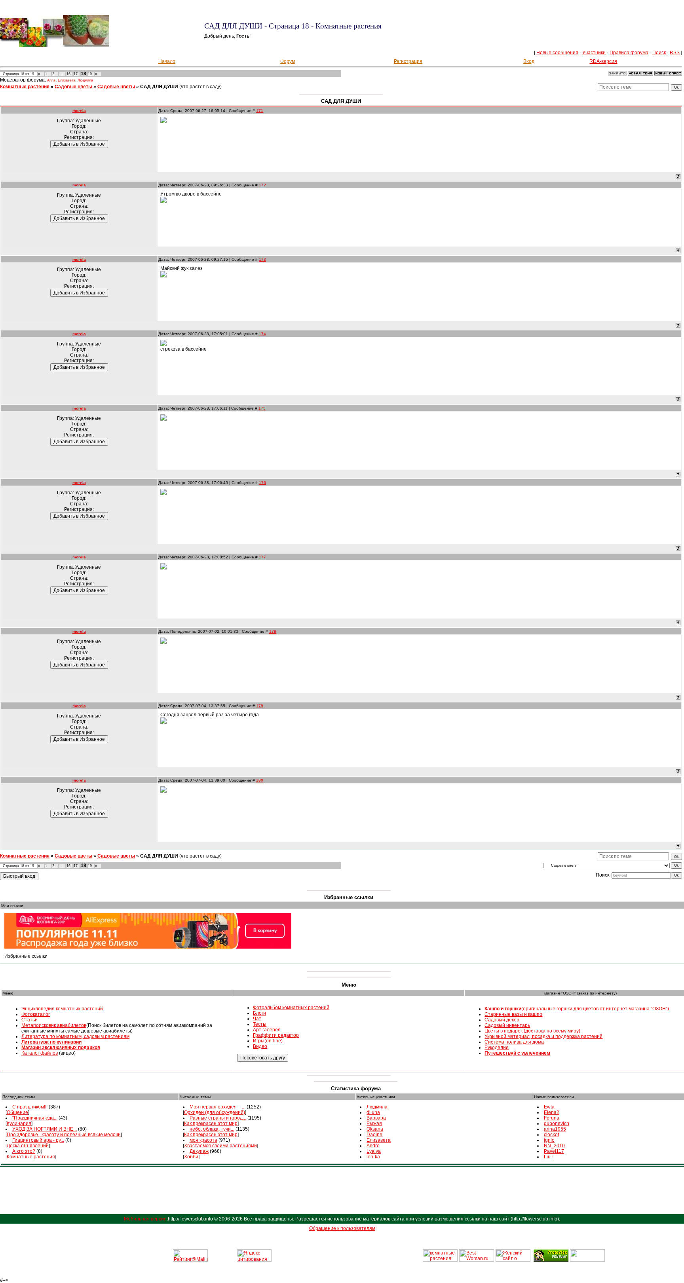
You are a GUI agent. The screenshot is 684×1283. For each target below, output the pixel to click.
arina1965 (555, 1129)
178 (272, 631)
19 (90, 74)
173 (262, 259)
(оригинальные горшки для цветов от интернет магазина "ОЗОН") (576, 1009)
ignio (549, 1140)
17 (76, 74)
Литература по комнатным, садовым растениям (75, 1036)
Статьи (29, 1020)
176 (262, 482)
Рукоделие (496, 1047)
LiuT (548, 1157)
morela (79, 110)
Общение (17, 1112)
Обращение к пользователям (342, 1228)
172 (262, 185)
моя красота (203, 1140)
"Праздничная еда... (34, 1118)
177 (262, 557)
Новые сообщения (557, 52)
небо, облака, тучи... (212, 1129)
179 (259, 706)
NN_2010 (554, 1145)
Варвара (376, 1118)
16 (68, 74)
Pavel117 (554, 1151)
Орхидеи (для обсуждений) (214, 1112)
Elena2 (551, 1112)
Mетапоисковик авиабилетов (53, 1025)
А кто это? (23, 1151)
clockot (551, 1134)
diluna (373, 1112)
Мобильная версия (145, 1219)
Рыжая (374, 1123)
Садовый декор (501, 1020)
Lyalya (374, 1151)
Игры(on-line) (268, 1041)
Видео (260, 1046)
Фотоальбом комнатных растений (291, 1007)
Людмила (85, 80)
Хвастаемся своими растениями (220, 1145)
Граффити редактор (276, 1035)
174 (262, 334)
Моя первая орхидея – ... (217, 1107)
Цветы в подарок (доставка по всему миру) (532, 1031)
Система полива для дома (514, 1042)
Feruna (551, 1118)
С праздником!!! (30, 1107)
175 (262, 408)
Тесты (259, 1024)
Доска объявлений (28, 1145)
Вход (528, 61)
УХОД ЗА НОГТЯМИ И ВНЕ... (44, 1129)
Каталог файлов (39, 1053)
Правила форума (629, 52)
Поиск (659, 52)
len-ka (373, 1157)
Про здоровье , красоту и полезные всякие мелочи (64, 1134)
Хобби (191, 1157)
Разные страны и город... (218, 1118)
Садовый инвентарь (507, 1025)
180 (259, 780)
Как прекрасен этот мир (211, 1123)
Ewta (549, 1107)
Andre (373, 1145)
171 (259, 110)
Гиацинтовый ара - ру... (38, 1140)
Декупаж (199, 1151)
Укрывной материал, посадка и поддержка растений (543, 1036)
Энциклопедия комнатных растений (62, 1009)
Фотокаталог (35, 1014)
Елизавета (66, 80)
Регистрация (408, 61)
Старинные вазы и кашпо (513, 1014)
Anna (51, 80)
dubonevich (556, 1123)
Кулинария (19, 1123)
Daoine (374, 1134)
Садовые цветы (73, 86)
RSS (675, 52)
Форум (287, 61)
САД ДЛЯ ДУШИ (159, 86)
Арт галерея (267, 1029)
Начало (166, 61)
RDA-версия (603, 61)
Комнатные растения (24, 86)
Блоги (259, 1013)
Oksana (375, 1129)
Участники (594, 52)
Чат (257, 1018)
